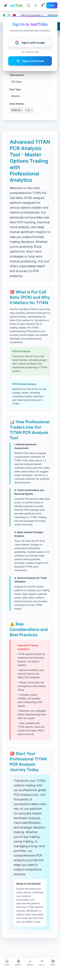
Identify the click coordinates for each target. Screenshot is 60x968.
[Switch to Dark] (35, 5)
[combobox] (34, 110)
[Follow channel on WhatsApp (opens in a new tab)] (9, 15)
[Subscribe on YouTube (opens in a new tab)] (14, 15)
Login (52, 5)
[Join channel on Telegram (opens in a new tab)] (3, 15)
